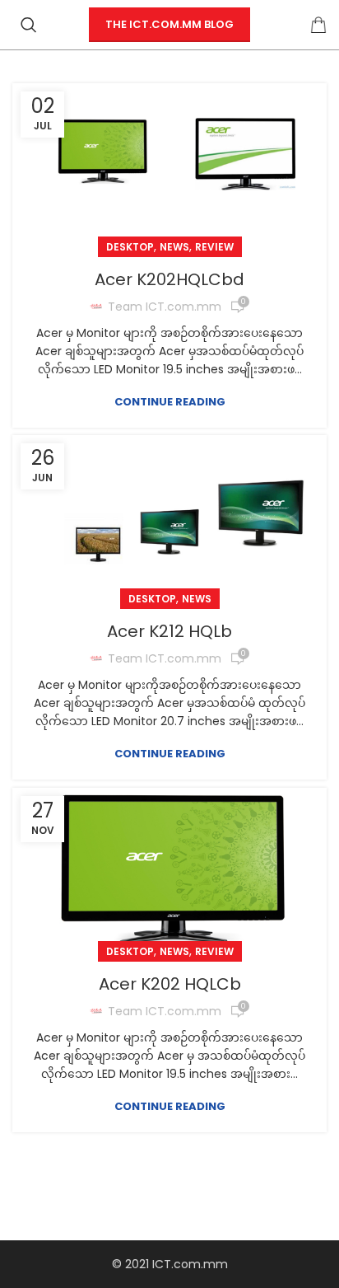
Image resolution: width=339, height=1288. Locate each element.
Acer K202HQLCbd (169, 279)
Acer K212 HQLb (169, 631)
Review (214, 247)
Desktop (130, 247)
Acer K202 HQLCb (170, 983)
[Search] (28, 24)
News (174, 247)
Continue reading (169, 401)
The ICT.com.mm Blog (169, 24)
